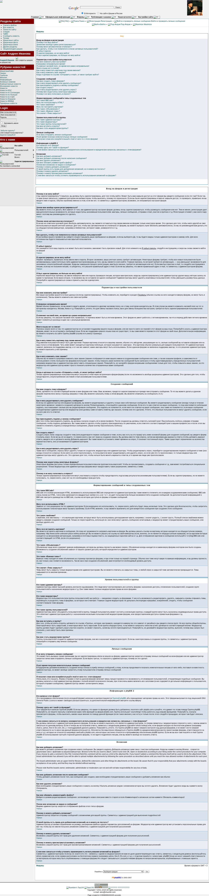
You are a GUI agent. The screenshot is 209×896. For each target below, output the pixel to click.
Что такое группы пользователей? (51, 124)
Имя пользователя (8, 112)
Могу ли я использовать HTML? (50, 102)
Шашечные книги (10, 45)
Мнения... (4, 77)
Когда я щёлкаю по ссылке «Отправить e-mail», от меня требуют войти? (67, 75)
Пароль (3, 117)
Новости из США (7, 97)
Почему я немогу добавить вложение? (53, 167)
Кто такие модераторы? (46, 122)
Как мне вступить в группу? (48, 126)
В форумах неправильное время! (50, 64)
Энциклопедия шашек (12, 49)
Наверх (39, 203)
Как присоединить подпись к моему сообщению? (57, 85)
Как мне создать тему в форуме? (50, 81)
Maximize (147, 24)
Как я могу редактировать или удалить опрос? (56, 90)
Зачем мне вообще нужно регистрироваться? (56, 45)
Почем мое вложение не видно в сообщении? (56, 165)
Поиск (81, 21)
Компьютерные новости (10, 84)
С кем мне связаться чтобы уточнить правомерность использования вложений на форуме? (76, 175)
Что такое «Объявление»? (48, 109)
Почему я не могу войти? (47, 42)
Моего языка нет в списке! (47, 68)
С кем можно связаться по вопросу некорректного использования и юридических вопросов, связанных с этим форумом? (88, 150)
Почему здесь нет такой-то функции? (52, 148)
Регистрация (106, 21)
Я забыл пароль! (43, 51)
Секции (6, 32)
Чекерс (3, 73)
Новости (3, 88)
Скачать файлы (10, 25)
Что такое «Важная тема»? (48, 111)
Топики (6, 38)
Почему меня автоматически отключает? (54, 47)
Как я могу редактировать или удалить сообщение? (58, 83)
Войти (103, 24)
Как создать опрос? (44, 87)
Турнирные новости (8, 103)
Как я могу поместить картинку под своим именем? (58, 70)
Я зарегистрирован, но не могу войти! (52, 53)
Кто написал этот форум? (47, 145)
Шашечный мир (7, 71)
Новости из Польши (8, 95)
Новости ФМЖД (7, 101)
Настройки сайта (146, 17)
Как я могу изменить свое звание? (51, 72)
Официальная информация (58, 17)
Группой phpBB (119, 698)
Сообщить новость (11, 36)
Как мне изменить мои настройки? (51, 62)
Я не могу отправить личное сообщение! (54, 135)
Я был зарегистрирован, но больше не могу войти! (58, 55)
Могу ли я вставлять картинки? (49, 107)
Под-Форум (125, 24)
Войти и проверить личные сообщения (168, 21)
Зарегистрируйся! (7, 135)
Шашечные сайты (11, 40)
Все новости (8, 27)
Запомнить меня (11, 123)
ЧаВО (5, 34)
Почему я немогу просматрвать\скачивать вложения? (59, 173)
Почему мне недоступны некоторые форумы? (56, 92)
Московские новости (9, 86)
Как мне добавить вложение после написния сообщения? (61, 158)
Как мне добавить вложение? (49, 156)
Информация (6, 80)
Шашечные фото (10, 42)
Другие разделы (10, 47)
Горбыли (4, 75)
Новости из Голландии (10, 93)
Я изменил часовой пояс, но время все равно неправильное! (62, 66)
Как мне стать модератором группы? (52, 128)
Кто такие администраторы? (48, 120)
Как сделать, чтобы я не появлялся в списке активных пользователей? (67, 49)
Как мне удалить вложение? (48, 160)
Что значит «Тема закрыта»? (49, 113)
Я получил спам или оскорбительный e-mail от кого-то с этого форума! (67, 139)
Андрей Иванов (7, 60)
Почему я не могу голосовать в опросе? (53, 94)
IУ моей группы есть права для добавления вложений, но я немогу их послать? (70, 169)
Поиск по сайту (9, 30)
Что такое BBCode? (45, 100)
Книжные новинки (7, 82)
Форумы (81, 17)
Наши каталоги (125, 17)
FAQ (67, 21)
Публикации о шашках (101, 17)
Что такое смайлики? (45, 105)
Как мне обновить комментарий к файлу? (54, 163)
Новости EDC (6, 90)
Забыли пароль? (7, 131)
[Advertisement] (17, 187)
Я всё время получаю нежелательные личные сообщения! (61, 137)
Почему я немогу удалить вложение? (52, 171)
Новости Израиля (7, 99)
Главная (35, 17)
